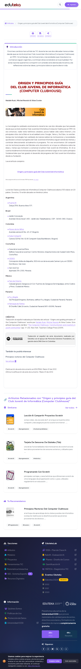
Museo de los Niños (16, 229)
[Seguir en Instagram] (48, 649)
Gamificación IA (53, 564)
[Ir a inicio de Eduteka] (13, 4)
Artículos (10, 23)
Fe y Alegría (13, 297)
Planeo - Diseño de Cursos (57, 559)
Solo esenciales (70, 661)
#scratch (11, 429)
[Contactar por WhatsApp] (66, 649)
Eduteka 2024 (56, 579)
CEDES (12, 258)
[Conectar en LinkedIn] (57, 649)
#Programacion (13, 525)
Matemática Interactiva (17, 569)
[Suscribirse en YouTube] (53, 649)
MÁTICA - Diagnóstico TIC (57, 569)
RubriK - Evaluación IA (54, 555)
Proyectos (12, 559)
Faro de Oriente (15, 281)
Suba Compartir (15, 236)
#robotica (36, 458)
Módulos (11, 555)
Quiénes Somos (15, 608)
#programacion (24, 429)
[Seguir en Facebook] (43, 649)
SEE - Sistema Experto (19, 574)
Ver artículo (10, 361)
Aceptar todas (54, 661)
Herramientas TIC (15, 564)
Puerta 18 (12, 203)
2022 (47, 584)
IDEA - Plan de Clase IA (56, 550)
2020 (47, 592)
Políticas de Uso (14, 613)
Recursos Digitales (16, 578)
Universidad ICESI (15, 623)
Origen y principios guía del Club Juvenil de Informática (40, 172)
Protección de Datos (17, 618)
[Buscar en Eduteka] (60, 4)
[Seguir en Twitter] (62, 649)
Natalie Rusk (41, 322)
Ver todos (69, 407)
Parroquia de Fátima (16, 304)
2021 (47, 588)
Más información (34, 666)
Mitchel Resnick (53, 322)
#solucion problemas (40, 429)
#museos (26, 525)
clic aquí (35, 179)
